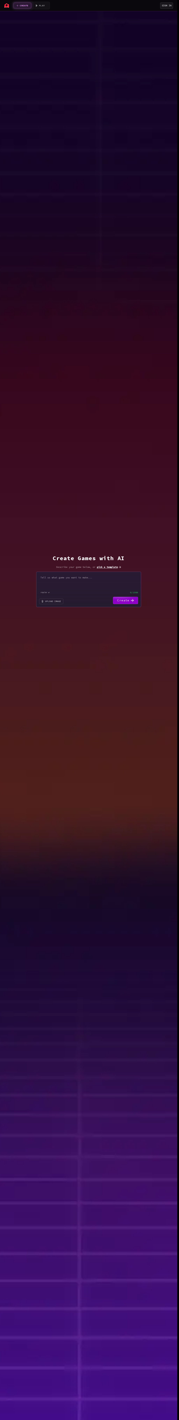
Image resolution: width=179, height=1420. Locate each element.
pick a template (107, 567)
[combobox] (45, 592)
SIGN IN (166, 5)
